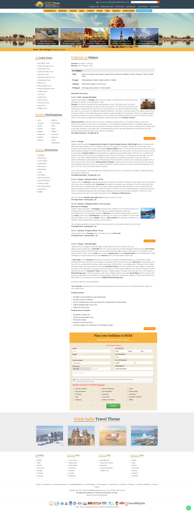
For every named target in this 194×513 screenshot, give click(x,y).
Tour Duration (120, 354)
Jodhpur (40, 131)
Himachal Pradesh (106, 463)
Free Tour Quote (149, 138)
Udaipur (54, 131)
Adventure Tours (43, 103)
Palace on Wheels (43, 178)
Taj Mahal (40, 155)
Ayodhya (72, 471)
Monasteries (41, 189)
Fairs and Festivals (43, 186)
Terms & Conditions (143, 484)
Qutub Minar (41, 158)
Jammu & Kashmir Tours (46, 89)
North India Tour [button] (107, 7)
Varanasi (73, 11)
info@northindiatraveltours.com (120, 2)
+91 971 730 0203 (103, 2)
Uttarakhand (104, 460)
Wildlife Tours (42, 108)
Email (74, 354)
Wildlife (40, 192)
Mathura (54, 120)
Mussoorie (55, 134)
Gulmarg (40, 140)
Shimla (39, 126)
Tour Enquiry (154, 7)
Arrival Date (119, 348)
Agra (39, 120)
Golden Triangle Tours (45, 66)
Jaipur (82, 11)
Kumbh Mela (41, 164)
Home (35, 49)
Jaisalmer (116, 11)
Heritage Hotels (42, 183)
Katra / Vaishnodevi (55, 141)
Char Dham (41, 175)
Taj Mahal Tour (50, 11)
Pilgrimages (41, 169)
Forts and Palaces (43, 180)
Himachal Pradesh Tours (46, 77)
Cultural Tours (42, 100)
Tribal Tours (41, 105)
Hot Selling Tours (43, 63)
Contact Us (123, 484)
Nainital (40, 137)
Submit (113, 406)
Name (75, 348)
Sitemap (131, 484)
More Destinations (144, 11)
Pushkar (91, 11)
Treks (39, 172)
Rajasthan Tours (43, 74)
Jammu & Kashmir (106, 468)
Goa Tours (41, 94)
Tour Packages (142, 7)
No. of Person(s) (120, 360)
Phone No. (76, 366)
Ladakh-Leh (104, 471)
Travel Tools (113, 484)
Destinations (130, 7)
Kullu (53, 126)
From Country (78, 360)
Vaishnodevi (73, 463)
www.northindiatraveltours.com (94, 490)
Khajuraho (62, 11)
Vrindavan (72, 468)
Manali (99, 11)
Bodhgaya (72, 476)
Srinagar (54, 137)
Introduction (94, 7)
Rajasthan (103, 465)
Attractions (119, 7)
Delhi (107, 11)
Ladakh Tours (42, 91)
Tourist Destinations (75, 484)
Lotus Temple (42, 161)
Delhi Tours (41, 83)
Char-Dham (73, 460)
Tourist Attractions (60, 484)
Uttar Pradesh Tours (44, 86)
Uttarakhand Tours (44, 80)
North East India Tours (45, 72)
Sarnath (71, 473)
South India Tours (43, 69)
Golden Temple (128, 11)
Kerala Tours (41, 97)
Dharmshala (55, 123)
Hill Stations (41, 166)
